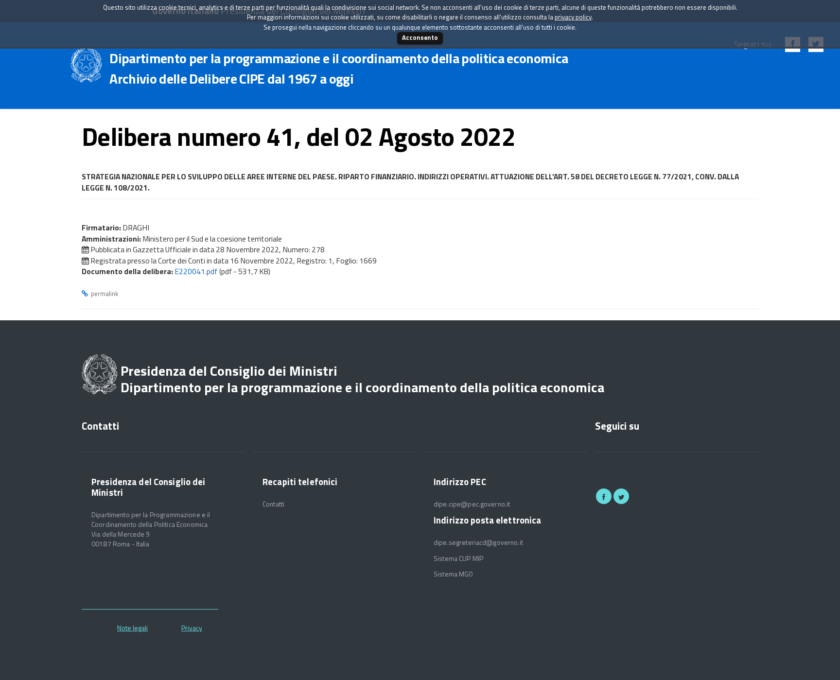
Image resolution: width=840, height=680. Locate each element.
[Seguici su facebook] (604, 496)
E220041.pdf (196, 271)
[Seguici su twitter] (621, 496)
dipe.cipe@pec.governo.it (472, 504)
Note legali (132, 628)
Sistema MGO (453, 574)
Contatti (273, 504)
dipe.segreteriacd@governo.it (478, 542)
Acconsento (420, 37)
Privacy (191, 628)
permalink (104, 293)
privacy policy (573, 17)
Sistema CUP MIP (458, 558)
